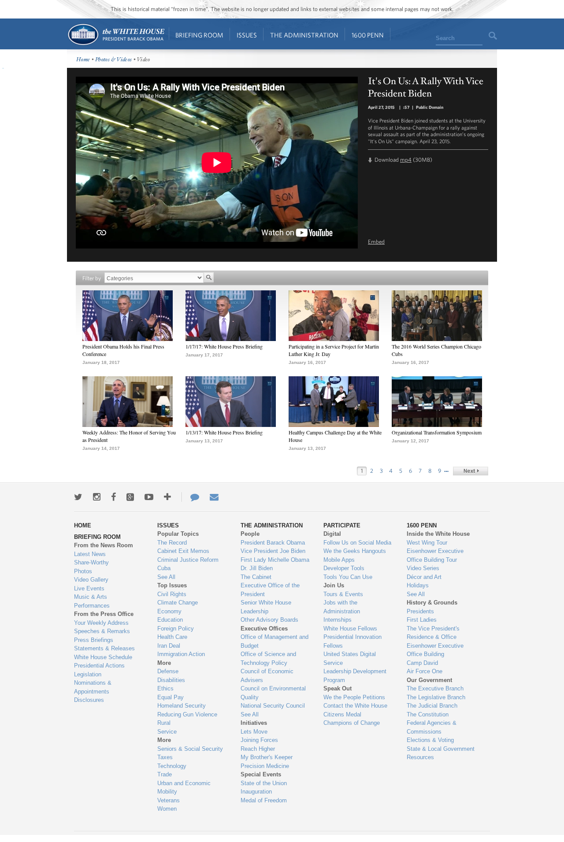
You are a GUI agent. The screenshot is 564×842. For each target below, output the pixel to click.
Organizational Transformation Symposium (437, 432)
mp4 (406, 159)
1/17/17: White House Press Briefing (224, 346)
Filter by (91, 278)
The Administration (304, 35)
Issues (247, 35)
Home (115, 34)
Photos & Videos (113, 59)
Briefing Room (199, 35)
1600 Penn (368, 35)
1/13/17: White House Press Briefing (224, 432)
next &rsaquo (470, 471)
